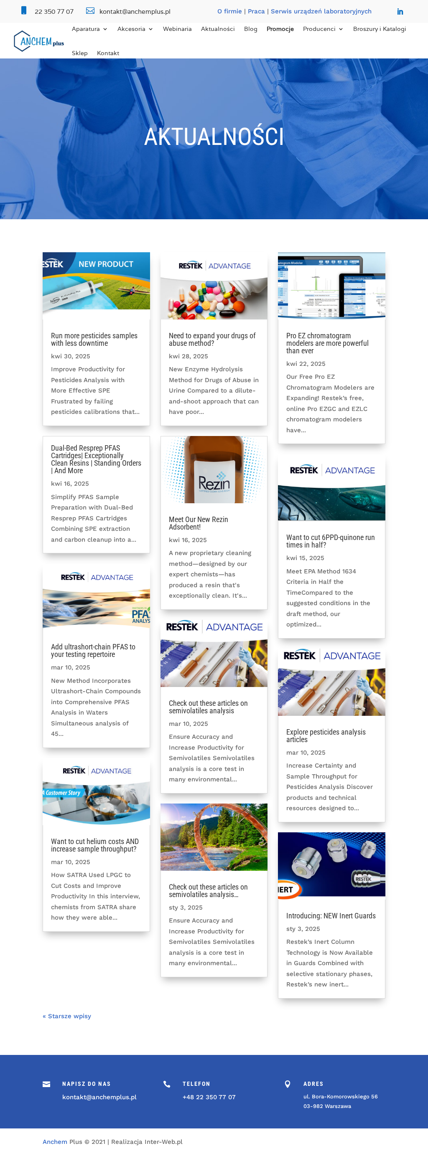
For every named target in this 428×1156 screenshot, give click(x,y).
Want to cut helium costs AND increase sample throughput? (95, 845)
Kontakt (108, 53)
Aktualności (218, 29)
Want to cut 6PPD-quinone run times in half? (330, 541)
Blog (250, 29)
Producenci (319, 29)
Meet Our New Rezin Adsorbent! (198, 523)
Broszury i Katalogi (379, 29)
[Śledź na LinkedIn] (400, 11)
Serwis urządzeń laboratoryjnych (321, 11)
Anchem (55, 1142)
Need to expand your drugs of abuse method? (212, 339)
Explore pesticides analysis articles (326, 736)
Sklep (80, 53)
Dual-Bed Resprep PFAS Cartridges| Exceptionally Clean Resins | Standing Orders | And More (96, 459)
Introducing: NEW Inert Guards (331, 915)
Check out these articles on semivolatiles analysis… (208, 890)
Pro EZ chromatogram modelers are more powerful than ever (327, 343)
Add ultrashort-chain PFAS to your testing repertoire (93, 650)
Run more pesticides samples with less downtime (94, 339)
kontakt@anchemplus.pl (99, 1097)
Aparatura (86, 29)
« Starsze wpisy (67, 1016)
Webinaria (177, 29)
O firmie (229, 11)
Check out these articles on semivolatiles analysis (208, 707)
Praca (256, 11)
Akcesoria (131, 29)
